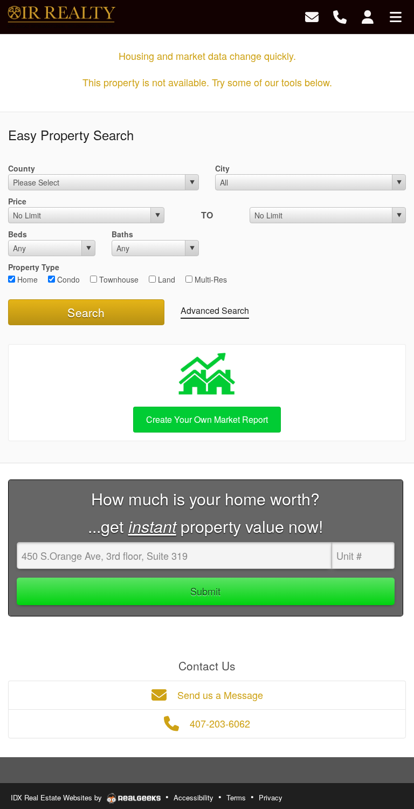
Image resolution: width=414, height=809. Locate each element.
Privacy (270, 797)
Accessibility (193, 797)
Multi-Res (209, 279)
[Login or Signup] (368, 16)
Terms (236, 797)
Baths (122, 234)
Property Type (33, 267)
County (21, 168)
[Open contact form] (312, 16)
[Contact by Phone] (340, 16)
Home (26, 279)
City (222, 168)
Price (17, 201)
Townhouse (118, 279)
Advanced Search (215, 310)
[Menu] (396, 16)
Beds (17, 234)
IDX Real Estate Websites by (57, 797)
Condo (67, 279)
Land (165, 279)
